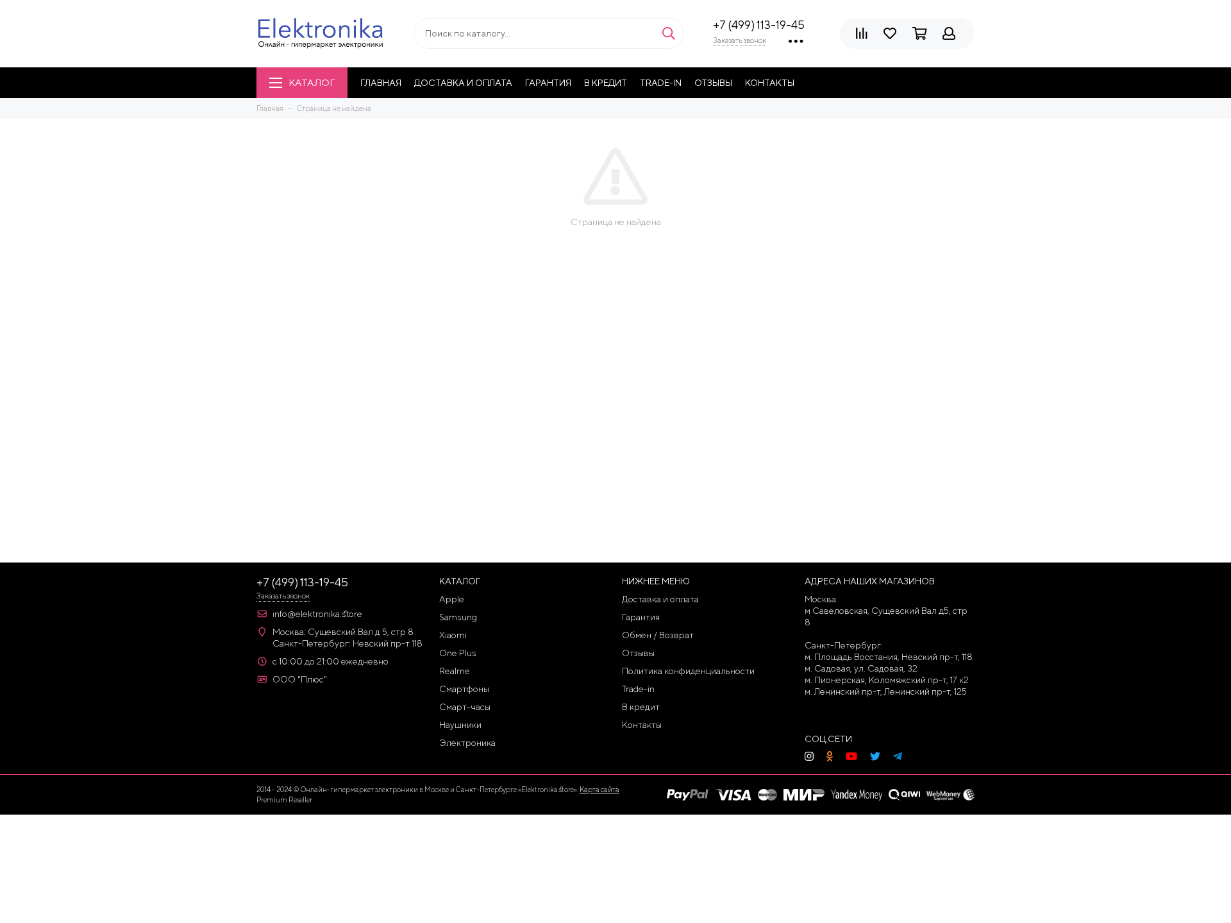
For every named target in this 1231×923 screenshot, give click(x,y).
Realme (454, 671)
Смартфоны (464, 689)
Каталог (312, 82)
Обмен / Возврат (658, 635)
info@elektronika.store (317, 614)
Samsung (458, 617)
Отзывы (713, 83)
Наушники (460, 725)
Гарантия (548, 83)
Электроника (467, 743)
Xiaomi (453, 635)
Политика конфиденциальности (688, 671)
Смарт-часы (464, 707)
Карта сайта (599, 789)
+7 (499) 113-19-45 (759, 24)
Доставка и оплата (463, 83)
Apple (451, 599)
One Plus (457, 653)
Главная (380, 83)
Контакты (769, 83)
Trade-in (661, 83)
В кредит (605, 83)
